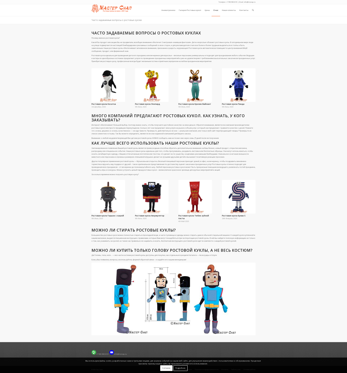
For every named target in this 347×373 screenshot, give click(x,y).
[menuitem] (168, 10)
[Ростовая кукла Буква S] (239, 197)
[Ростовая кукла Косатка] (108, 85)
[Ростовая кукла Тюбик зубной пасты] (195, 197)
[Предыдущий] (95, 84)
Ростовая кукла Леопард (147, 104)
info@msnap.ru (120, 354)
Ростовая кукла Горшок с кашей (107, 215)
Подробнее (180, 368)
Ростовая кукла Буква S (233, 215)
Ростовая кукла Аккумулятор (149, 215)
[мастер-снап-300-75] (111, 10)
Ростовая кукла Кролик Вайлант (194, 104)
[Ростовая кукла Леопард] (152, 85)
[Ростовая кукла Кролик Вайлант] (195, 85)
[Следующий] (251, 84)
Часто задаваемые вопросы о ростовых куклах (116, 20)
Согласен (166, 368)
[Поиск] (253, 10)
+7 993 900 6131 (102, 354)
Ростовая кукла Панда (233, 104)
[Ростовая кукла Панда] (239, 85)
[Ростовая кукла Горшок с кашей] (108, 197)
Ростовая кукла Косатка (103, 104)
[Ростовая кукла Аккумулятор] (152, 197)
